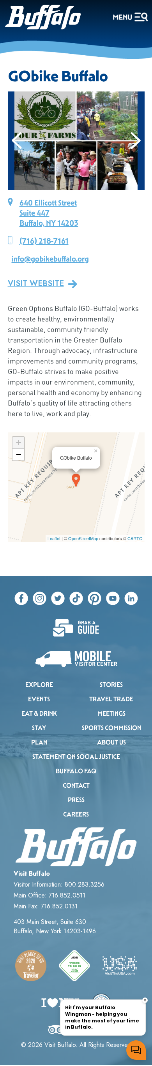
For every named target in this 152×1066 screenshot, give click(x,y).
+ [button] (18, 443)
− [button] (18, 454)
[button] (17, 140)
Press (76, 800)
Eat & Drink (39, 713)
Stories (111, 685)
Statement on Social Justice (76, 757)
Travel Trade (111, 699)
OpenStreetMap (83, 538)
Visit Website (36, 283)
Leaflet (54, 538)
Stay (39, 728)
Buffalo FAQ (76, 771)
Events (39, 699)
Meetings (111, 713)
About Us (111, 742)
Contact (76, 785)
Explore (39, 685)
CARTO (135, 538)
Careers (76, 814)
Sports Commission (111, 728)
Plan (39, 742)
